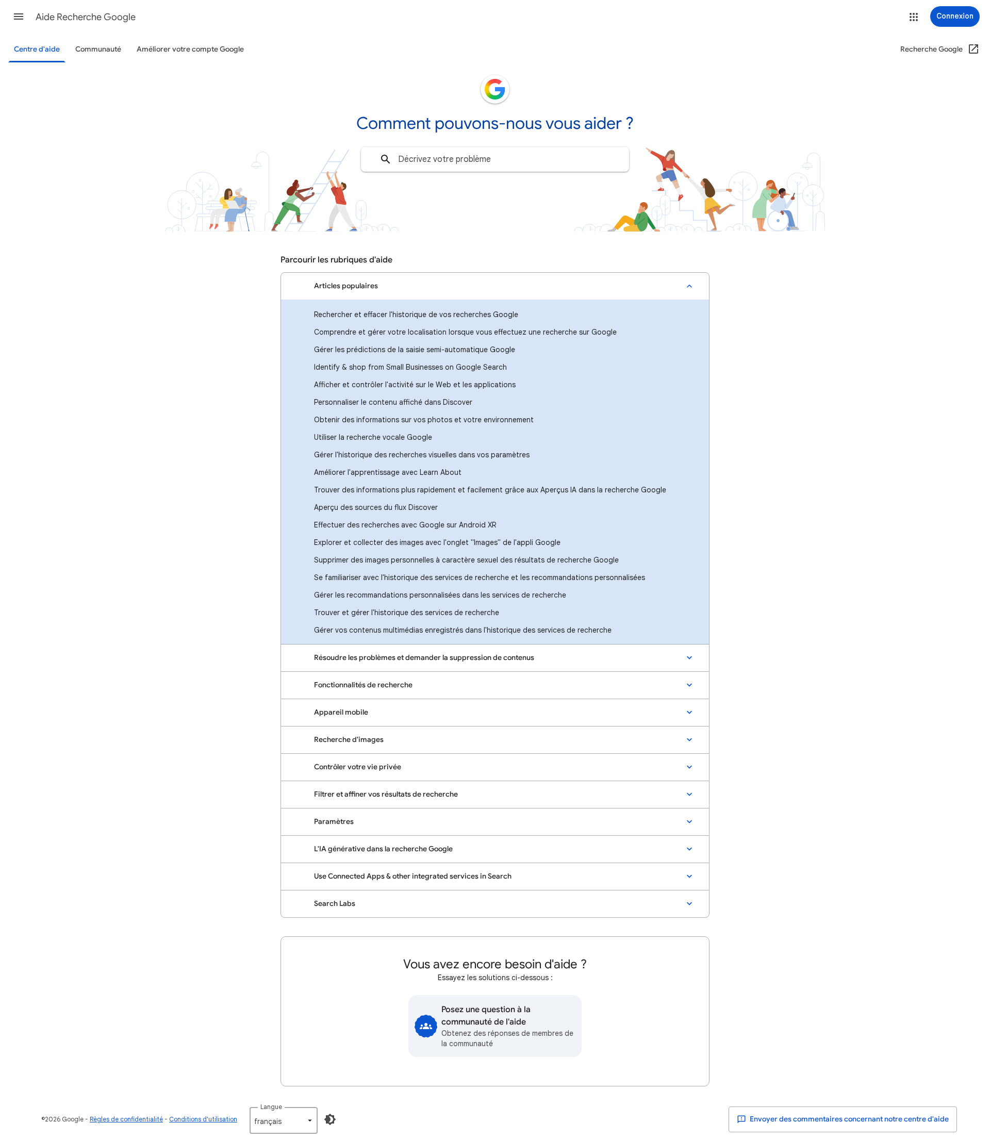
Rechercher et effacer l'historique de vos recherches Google (416, 314)
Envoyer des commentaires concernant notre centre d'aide (848, 1119)
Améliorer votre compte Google (190, 49)
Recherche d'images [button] (349, 739)
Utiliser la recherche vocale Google (373, 437)
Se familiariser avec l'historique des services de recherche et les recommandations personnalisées (479, 577)
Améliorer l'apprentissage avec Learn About (387, 472)
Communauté (98, 49)
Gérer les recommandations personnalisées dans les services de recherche (440, 595)
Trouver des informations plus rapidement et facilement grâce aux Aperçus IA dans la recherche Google (490, 489)
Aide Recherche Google (86, 17)
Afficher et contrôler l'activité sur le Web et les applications (415, 384)
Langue (271, 1107)
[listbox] (284, 1120)
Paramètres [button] (334, 821)
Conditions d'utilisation (203, 1119)
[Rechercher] (385, 159)
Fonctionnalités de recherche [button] (363, 685)
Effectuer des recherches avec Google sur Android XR (405, 525)
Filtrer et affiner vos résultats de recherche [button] (386, 794)
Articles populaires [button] (346, 286)
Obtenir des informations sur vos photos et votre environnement (424, 419)
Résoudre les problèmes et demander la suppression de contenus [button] (424, 657)
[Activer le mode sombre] (330, 1119)
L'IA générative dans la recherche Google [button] (383, 849)
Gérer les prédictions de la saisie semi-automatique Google (414, 349)
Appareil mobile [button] (341, 712)
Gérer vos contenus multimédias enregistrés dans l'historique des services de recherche (463, 630)
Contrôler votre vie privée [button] (357, 767)
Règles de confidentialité (126, 1119)
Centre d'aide (37, 49)
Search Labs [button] (334, 903)
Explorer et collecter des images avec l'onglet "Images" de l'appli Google (437, 542)
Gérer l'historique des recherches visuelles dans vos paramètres (422, 454)
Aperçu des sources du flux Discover (376, 507)
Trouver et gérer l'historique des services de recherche (406, 612)
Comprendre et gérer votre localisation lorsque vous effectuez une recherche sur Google (465, 332)
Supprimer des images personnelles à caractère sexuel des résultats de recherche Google (466, 560)
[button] (18, 16)
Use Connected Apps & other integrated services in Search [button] (413, 876)
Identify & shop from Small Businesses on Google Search (410, 367)
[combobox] (495, 159)
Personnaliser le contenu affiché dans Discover (393, 402)
